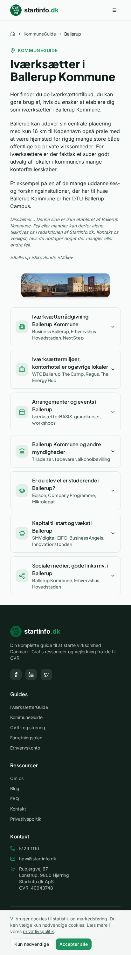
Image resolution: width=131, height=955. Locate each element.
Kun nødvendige (31, 944)
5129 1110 (29, 848)
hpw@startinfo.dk (37, 858)
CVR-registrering (27, 727)
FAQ (14, 798)
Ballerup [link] (72, 34)
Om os (17, 778)
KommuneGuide (40, 34)
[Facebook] (16, 674)
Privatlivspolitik (25, 819)
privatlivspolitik (38, 931)
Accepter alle (73, 944)
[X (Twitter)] (46, 674)
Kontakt (18, 808)
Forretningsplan (26, 737)
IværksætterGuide (29, 707)
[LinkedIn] (31, 674)
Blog (14, 788)
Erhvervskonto (25, 747)
